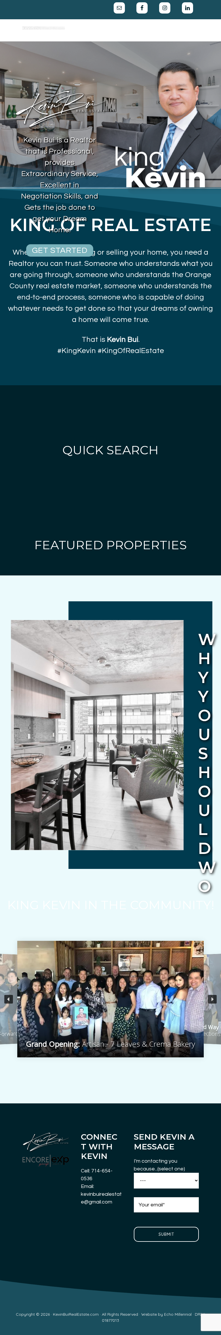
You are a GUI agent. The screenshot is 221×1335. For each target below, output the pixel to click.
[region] (110, 999)
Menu (141, 25)
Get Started (59, 250)
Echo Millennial (178, 1314)
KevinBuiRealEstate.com (43, 28)
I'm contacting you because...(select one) (159, 1165)
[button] (8, 999)
